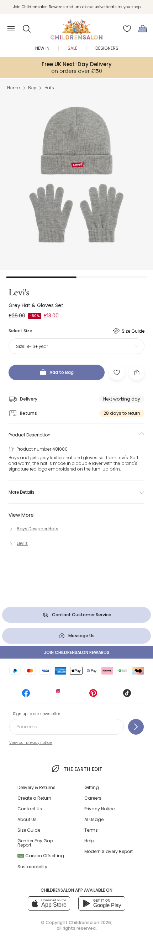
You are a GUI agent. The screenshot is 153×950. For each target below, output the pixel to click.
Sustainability (32, 867)
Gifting (91, 787)
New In (42, 48)
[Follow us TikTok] (127, 695)
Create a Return (34, 798)
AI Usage (94, 819)
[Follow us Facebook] (26, 695)
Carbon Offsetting (41, 856)
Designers (106, 48)
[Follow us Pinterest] (93, 695)
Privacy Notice (99, 809)
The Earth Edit (83, 769)
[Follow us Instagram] (60, 695)
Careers (92, 798)
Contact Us (29, 809)
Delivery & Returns (36, 787)
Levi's (19, 292)
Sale (72, 48)
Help (89, 841)
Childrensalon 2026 (90, 922)
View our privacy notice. (30, 742)
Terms (91, 830)
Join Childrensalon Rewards (76, 652)
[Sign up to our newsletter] (136, 727)
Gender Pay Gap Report (35, 843)
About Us (27, 819)
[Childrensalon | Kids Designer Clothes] (76, 26)
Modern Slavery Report (108, 851)
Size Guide (28, 830)
